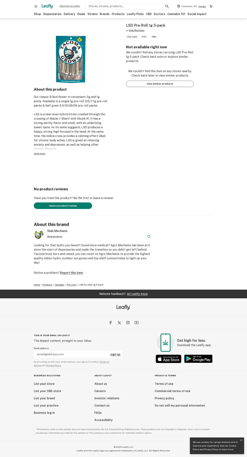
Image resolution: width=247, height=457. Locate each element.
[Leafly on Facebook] (110, 322)
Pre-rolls (71, 284)
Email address (41, 348)
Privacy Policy (211, 449)
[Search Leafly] (167, 6)
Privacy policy (164, 398)
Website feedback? (123, 294)
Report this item (71, 272)
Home (37, 284)
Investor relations (106, 398)
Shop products (54, 236)
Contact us (102, 405)
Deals (81, 14)
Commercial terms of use (172, 391)
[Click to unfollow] (148, 236)
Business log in (44, 412)
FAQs (98, 412)
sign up (115, 354)
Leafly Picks (135, 14)
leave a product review (63, 205)
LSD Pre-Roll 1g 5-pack (91, 284)
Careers (100, 391)
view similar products (160, 83)
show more (39, 153)
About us (100, 384)
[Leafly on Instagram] (128, 322)
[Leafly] (47, 6)
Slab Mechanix (136, 30)
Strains (93, 14)
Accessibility (103, 420)
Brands (105, 14)
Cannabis (59, 284)
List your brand (44, 398)
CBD (149, 14)
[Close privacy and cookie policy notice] (241, 440)
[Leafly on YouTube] (136, 322)
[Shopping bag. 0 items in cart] (211, 6)
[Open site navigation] (36, 6)
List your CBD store (47, 391)
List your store (44, 384)
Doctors (159, 14)
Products (118, 14)
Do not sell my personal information (180, 405)
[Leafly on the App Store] (168, 359)
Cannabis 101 (176, 14)
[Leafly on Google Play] (198, 359)
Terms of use (164, 384)
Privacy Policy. (54, 365)
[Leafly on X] (119, 322)
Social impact (197, 14)
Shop (37, 14)
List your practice (46, 405)
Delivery (69, 14)
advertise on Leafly (69, 6)
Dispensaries (52, 14)
